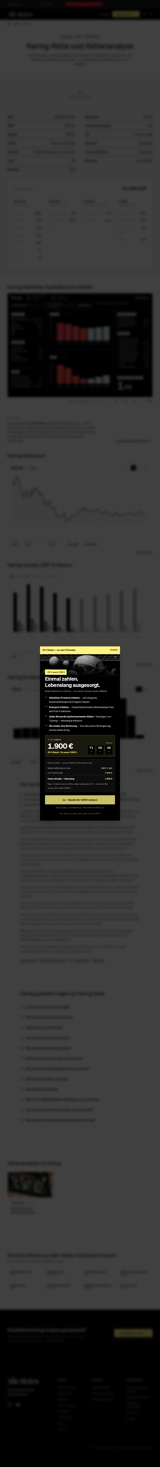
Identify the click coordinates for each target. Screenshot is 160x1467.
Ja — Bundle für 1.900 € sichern (80, 799)
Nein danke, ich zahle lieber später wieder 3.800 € (80, 813)
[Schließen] (115, 657)
